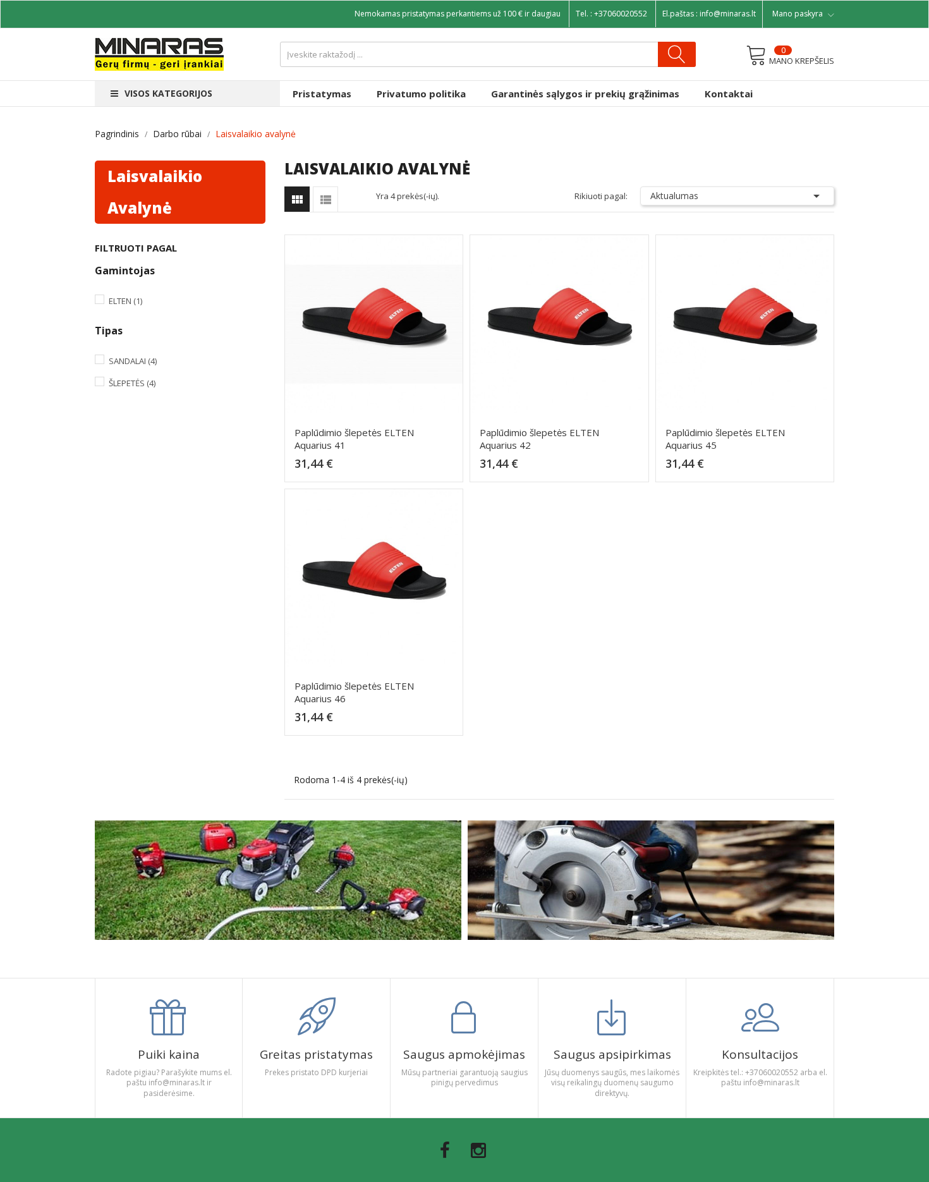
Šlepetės (132, 383)
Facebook (445, 1150)
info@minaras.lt (728, 13)
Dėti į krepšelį (377, 469)
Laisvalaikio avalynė (154, 192)
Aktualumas (737, 196)
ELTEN (125, 301)
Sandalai (133, 361)
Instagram (478, 1150)
